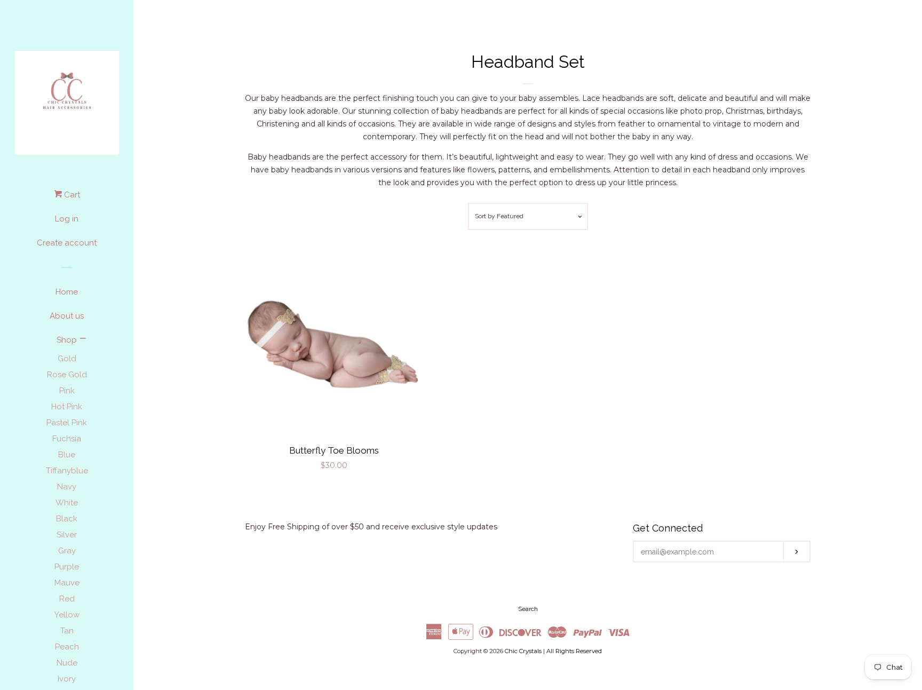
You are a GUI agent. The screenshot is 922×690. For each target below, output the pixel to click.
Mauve (67, 583)
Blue (66, 454)
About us (67, 316)
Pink (67, 390)
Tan (67, 631)
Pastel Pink (66, 422)
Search (528, 609)
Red (67, 599)
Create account (67, 243)
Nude (67, 663)
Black (66, 519)
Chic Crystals (523, 651)
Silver (67, 535)
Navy (66, 486)
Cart (71, 195)
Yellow (67, 615)
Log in (66, 219)
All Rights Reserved (574, 651)
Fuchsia (66, 438)
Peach (67, 647)
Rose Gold (67, 374)
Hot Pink (66, 406)
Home (66, 292)
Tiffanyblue (67, 470)
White (66, 502)
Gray (67, 551)
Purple (66, 567)
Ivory (67, 679)
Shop (67, 340)
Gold (67, 358)
